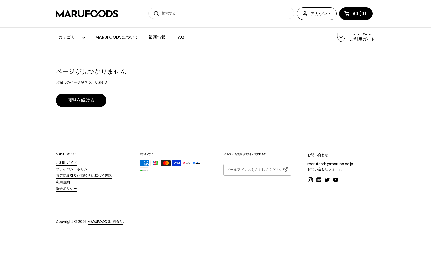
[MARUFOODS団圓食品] (87, 13)
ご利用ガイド (66, 162)
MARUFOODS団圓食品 (105, 221)
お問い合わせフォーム (324, 169)
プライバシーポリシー (73, 169)
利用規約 (63, 182)
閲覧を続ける (81, 100)
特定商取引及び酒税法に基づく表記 (84, 175)
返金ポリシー (66, 188)
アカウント (320, 14)
